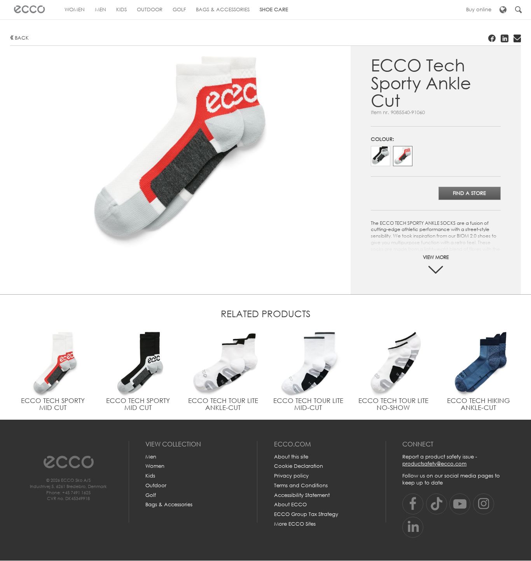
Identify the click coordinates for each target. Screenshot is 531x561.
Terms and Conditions (301, 485)
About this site (291, 456)
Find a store (469, 193)
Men (150, 456)
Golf (150, 495)
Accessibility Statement (302, 495)
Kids (150, 475)
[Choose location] (502, 9)
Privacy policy (291, 475)
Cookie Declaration (298, 466)
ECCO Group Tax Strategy (306, 514)
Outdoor (155, 485)
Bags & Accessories (168, 504)
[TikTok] (436, 503)
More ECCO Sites (295, 524)
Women (154, 466)
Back (22, 38)
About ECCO (290, 504)
